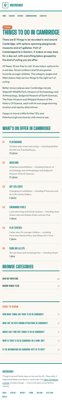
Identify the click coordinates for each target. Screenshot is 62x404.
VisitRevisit (16, 5)
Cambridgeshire (31, 16)
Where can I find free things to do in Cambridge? (23, 331)
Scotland (49, 393)
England (12, 16)
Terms (31, 393)
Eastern (20, 16)
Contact (13, 393)
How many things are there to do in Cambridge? (23, 314)
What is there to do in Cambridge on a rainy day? (23, 340)
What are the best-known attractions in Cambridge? (25, 323)
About (4, 393)
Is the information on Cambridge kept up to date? (23, 349)
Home (4, 16)
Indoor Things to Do (31, 285)
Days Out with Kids (31, 278)
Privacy (22, 393)
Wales (4, 396)
